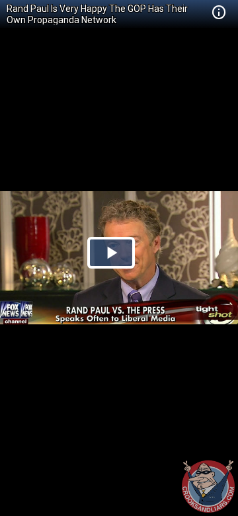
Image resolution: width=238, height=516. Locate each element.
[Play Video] (111, 253)
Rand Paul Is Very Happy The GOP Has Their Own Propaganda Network (97, 14)
